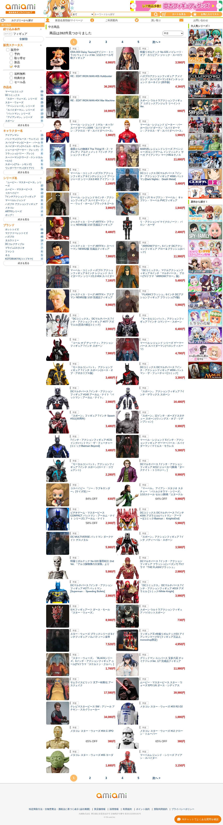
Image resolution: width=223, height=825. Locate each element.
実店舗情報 (99, 809)
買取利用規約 (160, 809)
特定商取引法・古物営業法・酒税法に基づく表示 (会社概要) (59, 809)
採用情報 (114, 809)
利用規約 (127, 809)
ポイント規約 (143, 809)
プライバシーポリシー (183, 809)
